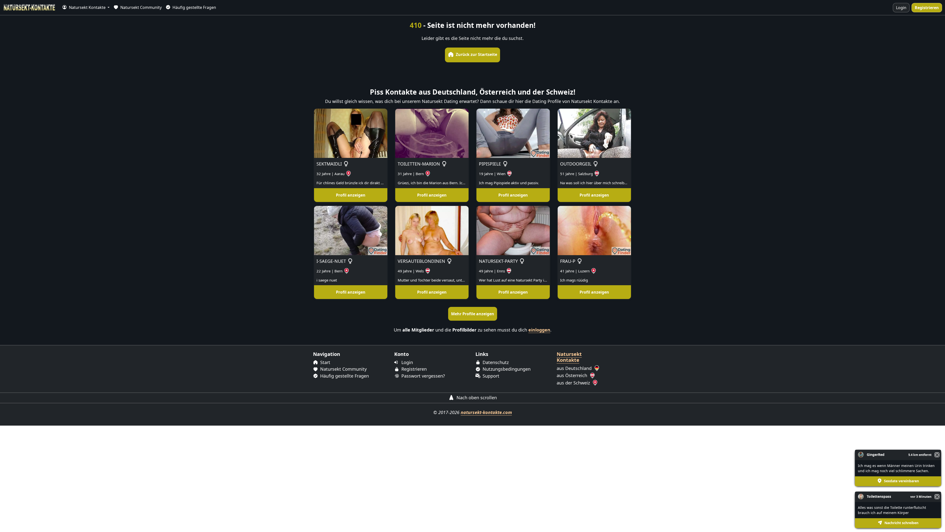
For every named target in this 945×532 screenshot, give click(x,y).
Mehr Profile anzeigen (472, 313)
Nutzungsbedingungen (506, 369)
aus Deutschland (575, 368)
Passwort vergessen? (422, 376)
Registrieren (927, 7)
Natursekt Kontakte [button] (87, 7)
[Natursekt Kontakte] (29, 7)
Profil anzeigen (350, 195)
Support (490, 376)
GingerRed (875, 454)
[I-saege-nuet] (350, 230)
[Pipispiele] (513, 132)
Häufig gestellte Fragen (194, 7)
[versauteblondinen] (432, 230)
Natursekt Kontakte (569, 357)
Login (901, 7)
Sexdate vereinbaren (901, 481)
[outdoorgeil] (594, 132)
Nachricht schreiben (900, 522)
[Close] (937, 496)
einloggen (539, 330)
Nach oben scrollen (476, 397)
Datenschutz (495, 362)
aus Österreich (572, 375)
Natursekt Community (140, 7)
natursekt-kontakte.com (486, 412)
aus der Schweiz (574, 383)
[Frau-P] (594, 230)
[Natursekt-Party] (513, 230)
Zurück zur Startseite (476, 54)
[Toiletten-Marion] (432, 132)
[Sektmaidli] (350, 132)
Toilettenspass (879, 496)
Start (324, 362)
